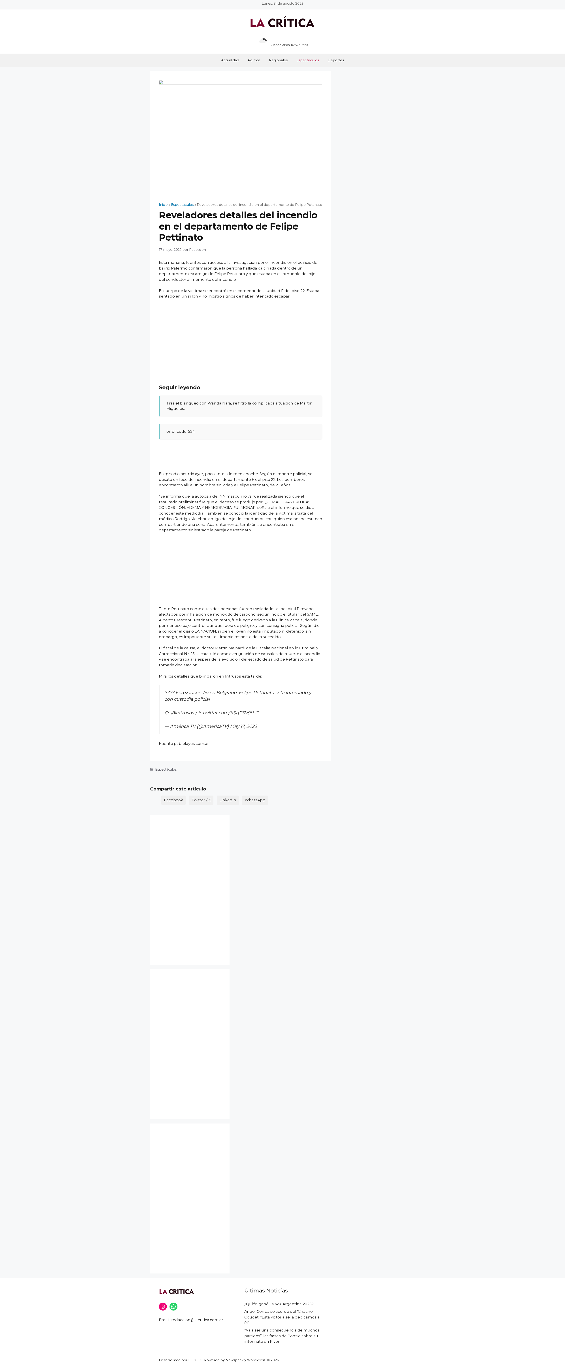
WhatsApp (255, 800)
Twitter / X (201, 800)
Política (254, 60)
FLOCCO (195, 1360)
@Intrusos (182, 712)
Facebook (173, 800)
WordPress (256, 1360)
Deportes (336, 60)
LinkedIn (227, 800)
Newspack (234, 1360)
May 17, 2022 (243, 726)
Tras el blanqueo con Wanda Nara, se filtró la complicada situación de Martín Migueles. (239, 406)
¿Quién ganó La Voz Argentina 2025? (279, 1304)
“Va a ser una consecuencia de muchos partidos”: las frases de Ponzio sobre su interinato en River (282, 1336)
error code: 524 (180, 431)
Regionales (278, 60)
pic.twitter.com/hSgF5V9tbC (226, 712)
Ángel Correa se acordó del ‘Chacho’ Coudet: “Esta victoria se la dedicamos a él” (282, 1317)
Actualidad (230, 60)
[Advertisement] (240, 336)
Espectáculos (307, 60)
